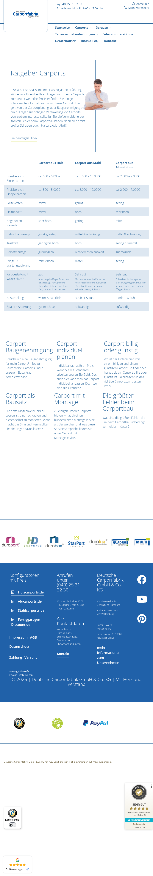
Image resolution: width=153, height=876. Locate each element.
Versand (31, 657)
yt (142, 599)
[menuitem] (62, 27)
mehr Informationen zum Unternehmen (108, 655)
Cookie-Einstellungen (21, 675)
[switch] (12, 824)
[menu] (76, 34)
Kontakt (63, 653)
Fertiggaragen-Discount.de (26, 622)
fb (141, 580)
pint (141, 619)
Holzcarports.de (31, 592)
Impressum (18, 637)
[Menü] (19, 809)
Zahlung (15, 657)
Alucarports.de (30, 601)
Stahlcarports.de (31, 610)
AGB (33, 637)
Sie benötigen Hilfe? (24, 138)
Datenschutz (19, 646)
